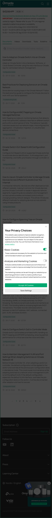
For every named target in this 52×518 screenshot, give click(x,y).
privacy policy (10, 244)
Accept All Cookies (25, 285)
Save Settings (26, 290)
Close (46, 227)
